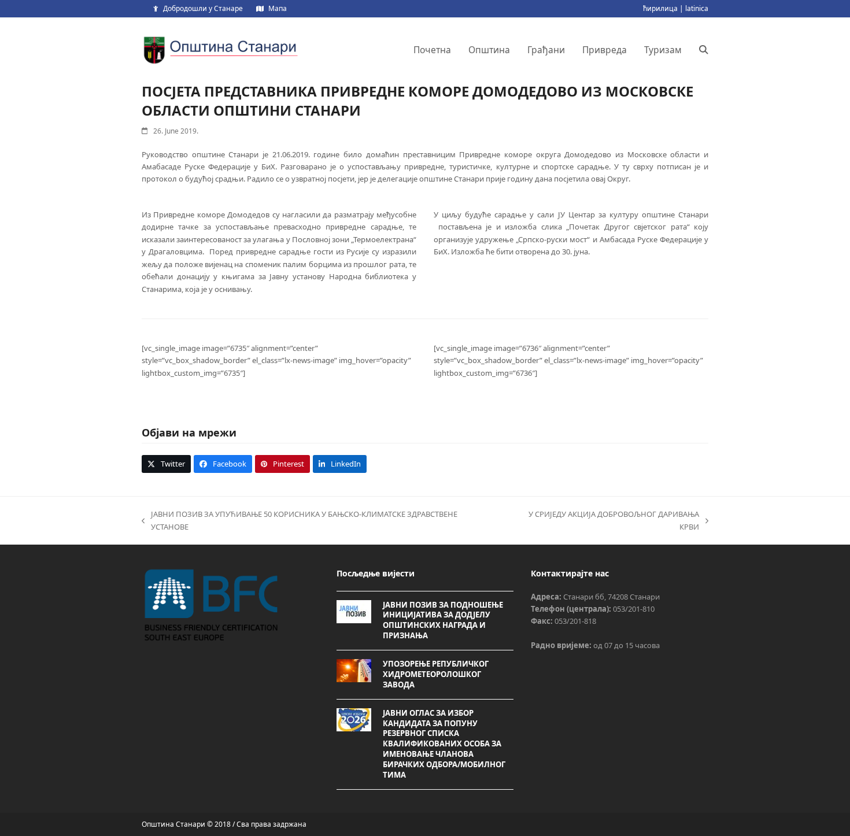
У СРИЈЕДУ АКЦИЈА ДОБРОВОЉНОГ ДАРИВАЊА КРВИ (603, 521)
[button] (703, 50)
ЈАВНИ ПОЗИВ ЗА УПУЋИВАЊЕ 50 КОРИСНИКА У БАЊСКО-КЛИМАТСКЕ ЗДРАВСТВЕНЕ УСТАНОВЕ (299, 521)
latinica (696, 8)
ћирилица (660, 8)
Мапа (277, 8)
